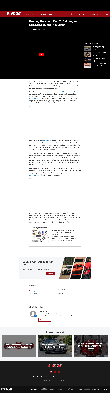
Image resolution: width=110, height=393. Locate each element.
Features (56, 14)
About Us (35, 376)
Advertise (74, 376)
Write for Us (65, 376)
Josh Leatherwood (55, 243)
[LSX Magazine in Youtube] (59, 372)
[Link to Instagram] (75, 14)
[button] (41, 54)
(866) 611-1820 (61, 293)
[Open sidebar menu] (2, 14)
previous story (47, 140)
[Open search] (71, 14)
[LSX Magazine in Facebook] (55, 372)
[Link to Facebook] (79, 14)
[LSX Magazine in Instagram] (51, 372)
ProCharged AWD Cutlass (68, 92)
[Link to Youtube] (83, 14)
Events (50, 14)
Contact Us (44, 376)
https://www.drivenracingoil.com (66, 291)
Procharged (33, 98)
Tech (38, 14)
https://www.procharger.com (38, 291)
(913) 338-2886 (34, 293)
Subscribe (50, 273)
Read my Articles (44, 319)
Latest (27, 14)
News (32, 14)
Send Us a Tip (55, 376)
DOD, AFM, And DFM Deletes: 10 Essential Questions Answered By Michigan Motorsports (63, 232)
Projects (43, 14)
